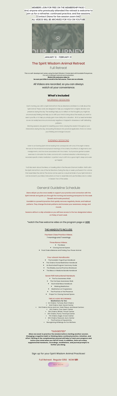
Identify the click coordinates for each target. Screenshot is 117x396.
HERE (87, 222)
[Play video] (58, 38)
